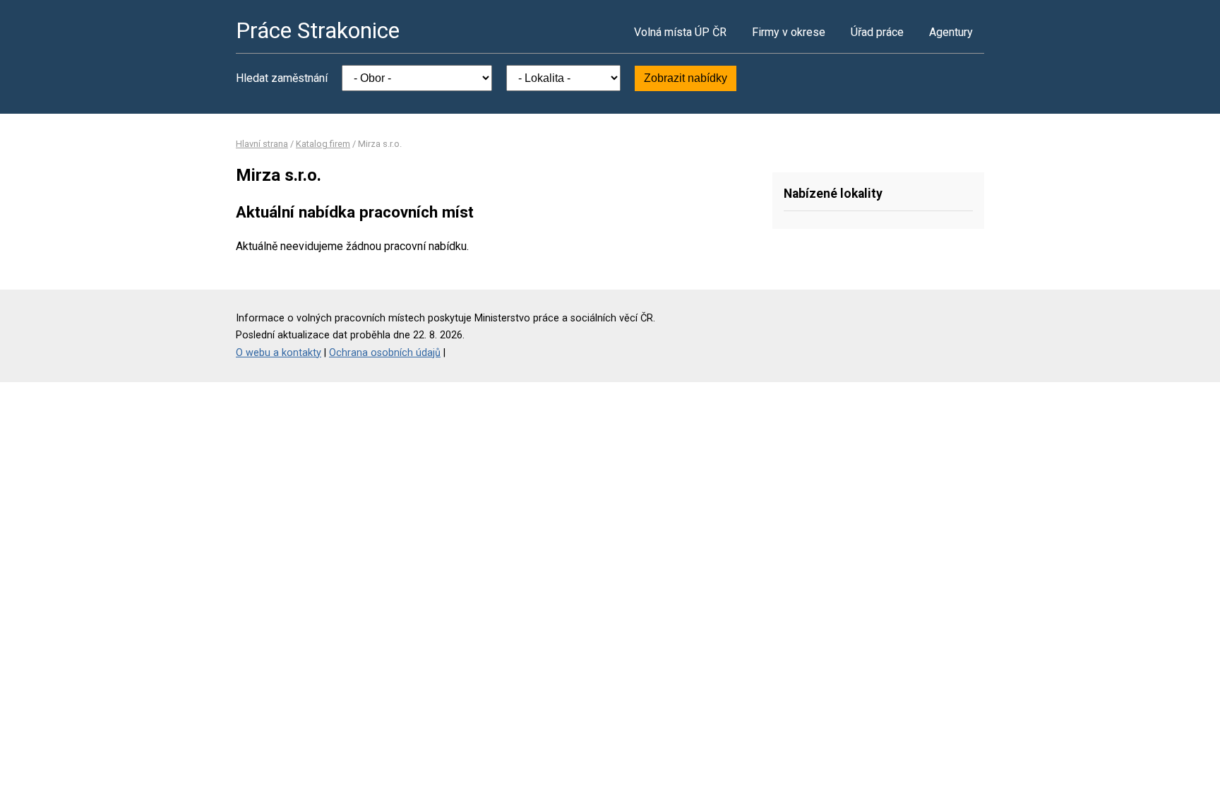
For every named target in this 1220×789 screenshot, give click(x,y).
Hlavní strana (262, 143)
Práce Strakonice (318, 30)
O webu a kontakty (278, 353)
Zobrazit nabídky (685, 78)
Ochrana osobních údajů (385, 353)
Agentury (951, 32)
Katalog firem (323, 143)
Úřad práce (877, 32)
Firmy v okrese (788, 32)
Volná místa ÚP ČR (680, 32)
